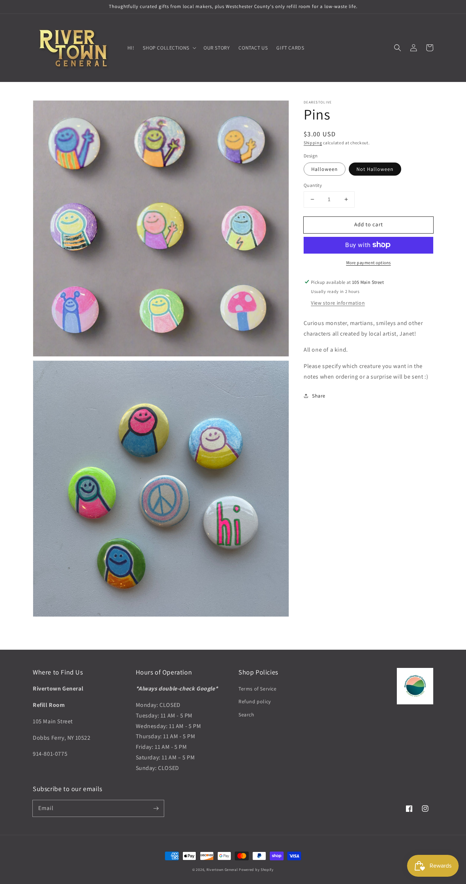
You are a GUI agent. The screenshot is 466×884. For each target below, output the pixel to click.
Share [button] (318, 395)
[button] (398, 48)
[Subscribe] (156, 808)
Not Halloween (375, 169)
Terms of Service (257, 688)
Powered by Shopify (256, 869)
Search (246, 714)
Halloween (324, 169)
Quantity (313, 185)
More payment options (368, 262)
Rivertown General (222, 869)
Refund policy (254, 701)
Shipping (313, 142)
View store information (338, 302)
